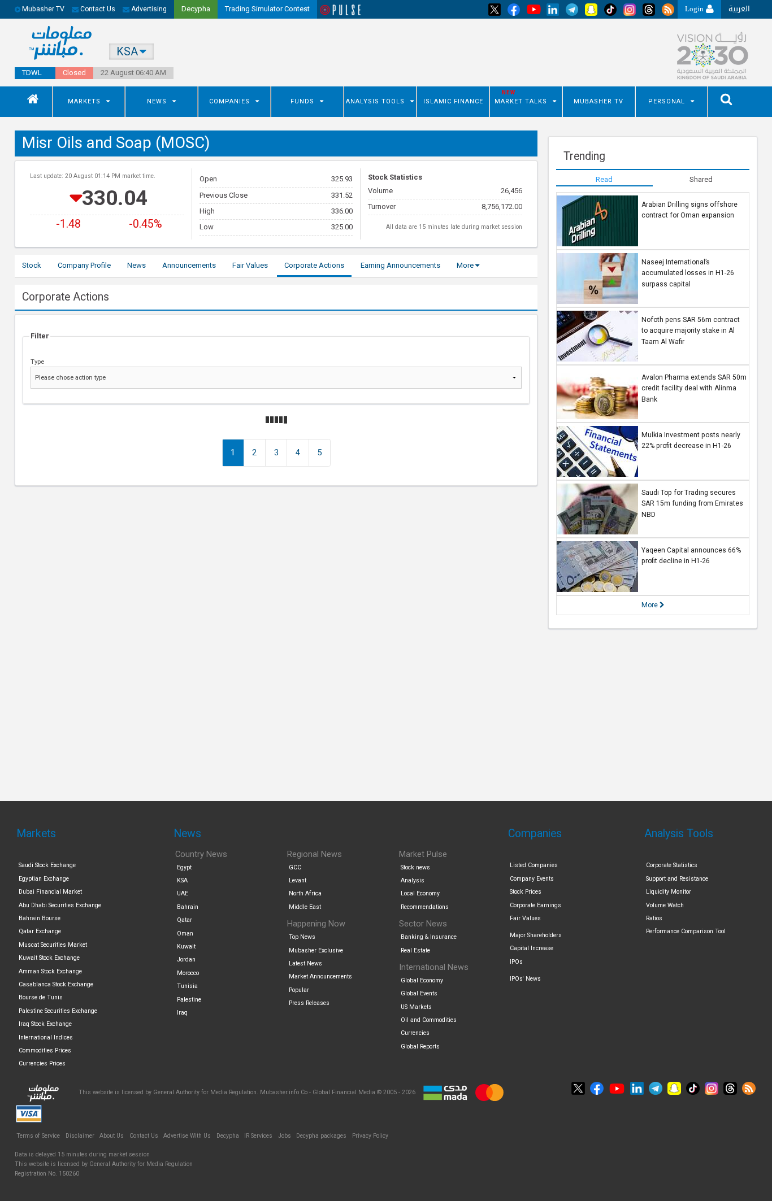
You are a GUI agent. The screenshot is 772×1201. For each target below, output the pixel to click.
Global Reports (420, 1046)
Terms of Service (38, 1135)
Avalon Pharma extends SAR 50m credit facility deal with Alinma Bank (694, 388)
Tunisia (187, 986)
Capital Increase (531, 948)
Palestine (189, 999)
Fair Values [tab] (250, 265)
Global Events (419, 993)
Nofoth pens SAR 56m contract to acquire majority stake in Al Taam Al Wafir (690, 331)
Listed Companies (534, 865)
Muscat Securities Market (53, 944)
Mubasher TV (598, 101)
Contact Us (97, 9)
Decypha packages (321, 1135)
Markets (84, 101)
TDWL (32, 72)
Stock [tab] (31, 265)
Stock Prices (525, 891)
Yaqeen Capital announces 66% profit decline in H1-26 (691, 555)
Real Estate (415, 950)
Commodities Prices (45, 1050)
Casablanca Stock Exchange (56, 984)
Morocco (188, 973)
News (157, 101)
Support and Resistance (677, 878)
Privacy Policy (370, 1135)
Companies (229, 101)
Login (695, 9)
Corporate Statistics (671, 865)
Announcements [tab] (189, 265)
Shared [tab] (701, 179)
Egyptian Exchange (44, 878)
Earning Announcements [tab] (400, 265)
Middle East (305, 907)
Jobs (284, 1135)
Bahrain (187, 907)
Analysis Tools (375, 101)
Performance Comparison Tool (686, 931)
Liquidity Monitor (668, 891)
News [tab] (136, 265)
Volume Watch (665, 905)
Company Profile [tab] (84, 265)
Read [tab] (604, 179)
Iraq (182, 1012)
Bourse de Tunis (41, 997)
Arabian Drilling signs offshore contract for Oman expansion (689, 210)
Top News (302, 937)
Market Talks (521, 101)
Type (37, 361)
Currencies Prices (42, 1063)
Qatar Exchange (40, 931)
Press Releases (309, 1003)
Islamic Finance (453, 101)
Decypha (227, 1135)
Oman (185, 933)
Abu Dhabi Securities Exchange (60, 905)
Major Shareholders (536, 935)
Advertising (148, 9)
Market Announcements (320, 976)
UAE (182, 893)
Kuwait (186, 946)
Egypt (184, 867)
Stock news (415, 867)
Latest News (305, 963)
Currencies (415, 1033)
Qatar (184, 920)
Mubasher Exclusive (316, 950)
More (466, 265)
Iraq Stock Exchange (45, 1024)
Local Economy (420, 893)
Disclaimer (80, 1135)
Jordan (186, 959)
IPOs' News (525, 978)
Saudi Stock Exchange (47, 865)
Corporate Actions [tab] (314, 265)
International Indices (46, 1037)
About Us (111, 1135)
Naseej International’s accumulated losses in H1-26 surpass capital (687, 273)
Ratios (654, 918)
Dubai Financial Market (50, 891)
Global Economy (422, 980)
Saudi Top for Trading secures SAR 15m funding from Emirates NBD (692, 504)
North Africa (305, 893)
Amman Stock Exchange (50, 971)
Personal (666, 101)
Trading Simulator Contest (267, 9)
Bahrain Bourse (39, 918)
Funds (302, 101)
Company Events (532, 878)
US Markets (416, 1007)
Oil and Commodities (429, 1020)
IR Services (258, 1135)
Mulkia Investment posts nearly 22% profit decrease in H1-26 (690, 440)
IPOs (516, 961)
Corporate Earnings (535, 905)
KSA (182, 880)
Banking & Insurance (429, 937)
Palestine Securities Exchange (58, 1011)
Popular (299, 990)
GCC (295, 867)
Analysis (412, 880)
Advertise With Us (187, 1135)
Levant (297, 880)
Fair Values (525, 918)
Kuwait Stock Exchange (49, 957)
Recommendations (425, 907)
